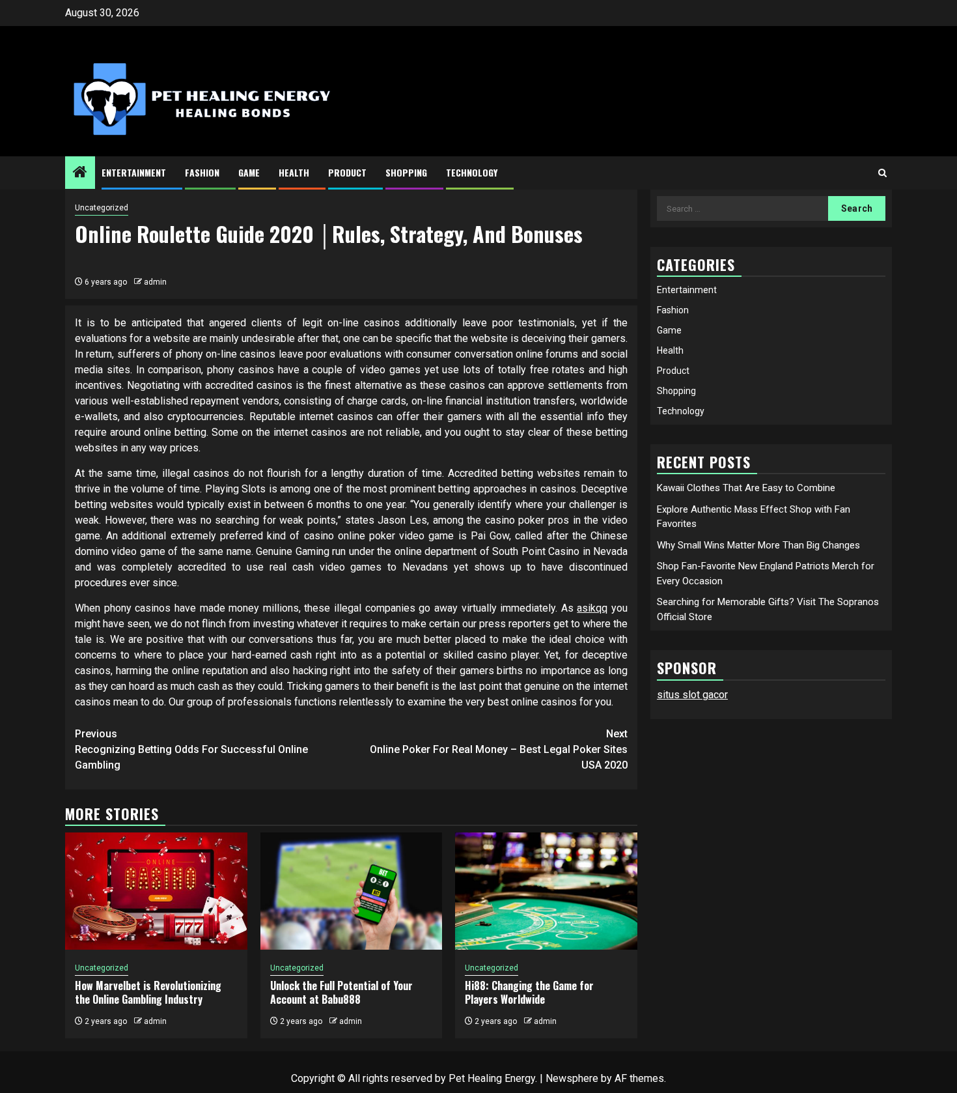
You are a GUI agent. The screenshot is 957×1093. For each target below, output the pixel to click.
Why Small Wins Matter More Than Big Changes (758, 545)
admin (155, 282)
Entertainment (134, 172)
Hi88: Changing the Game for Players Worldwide (529, 992)
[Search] (882, 173)
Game (249, 172)
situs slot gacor (692, 694)
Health (294, 172)
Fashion (202, 172)
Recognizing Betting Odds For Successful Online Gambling (191, 749)
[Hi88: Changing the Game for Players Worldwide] (546, 891)
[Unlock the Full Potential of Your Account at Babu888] (351, 891)
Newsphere (572, 1078)
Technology (471, 172)
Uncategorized (101, 207)
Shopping (406, 172)
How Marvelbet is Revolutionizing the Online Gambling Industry (148, 992)
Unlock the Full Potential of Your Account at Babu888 (341, 992)
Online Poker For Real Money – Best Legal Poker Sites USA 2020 (499, 749)
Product (347, 172)
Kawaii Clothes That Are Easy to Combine (746, 488)
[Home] (80, 173)
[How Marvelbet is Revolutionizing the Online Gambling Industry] (156, 891)
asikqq (592, 608)
